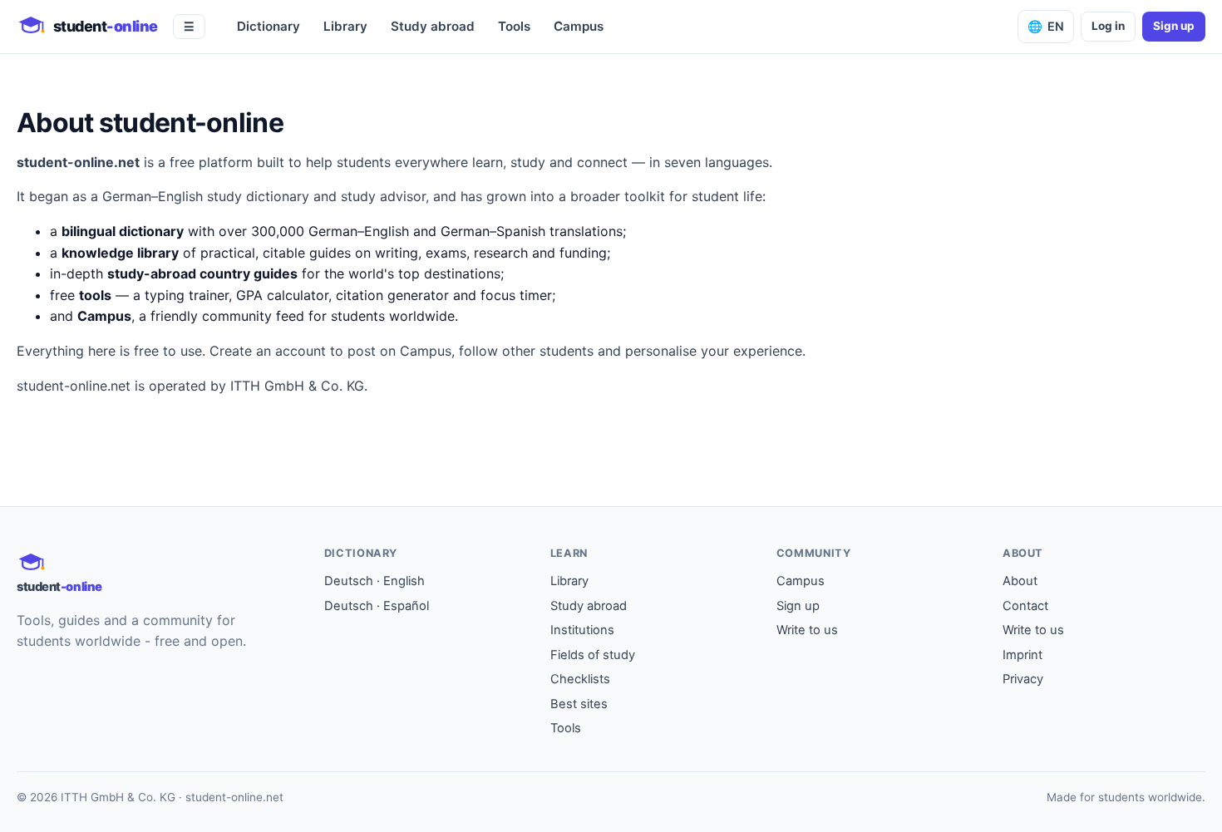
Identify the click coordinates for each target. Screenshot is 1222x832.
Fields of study (592, 654)
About (1020, 581)
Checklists (580, 679)
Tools (514, 26)
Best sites (579, 704)
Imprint (1022, 654)
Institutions (582, 630)
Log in (1108, 25)
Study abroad (433, 26)
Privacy (1023, 679)
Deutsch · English (374, 581)
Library (345, 26)
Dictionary (268, 26)
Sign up (1174, 25)
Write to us (807, 630)
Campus (579, 26)
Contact (1025, 605)
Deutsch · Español (376, 605)
